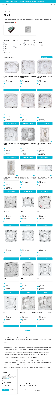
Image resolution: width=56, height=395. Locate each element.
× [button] (16, 370)
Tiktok (34, 385)
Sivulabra (38, 390)
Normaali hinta (27, 45)
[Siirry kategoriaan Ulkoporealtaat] (28, 30)
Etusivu (5, 11)
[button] (3, 381)
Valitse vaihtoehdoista (11, 90)
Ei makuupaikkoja (18, 43)
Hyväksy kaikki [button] (5, 389)
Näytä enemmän (7, 52)
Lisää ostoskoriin (44, 157)
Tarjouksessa (27, 42)
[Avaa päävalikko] (54, 4)
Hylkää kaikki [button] (13, 389)
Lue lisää (11, 225)
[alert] (9, 381)
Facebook (23, 385)
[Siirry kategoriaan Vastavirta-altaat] (11, 30)
